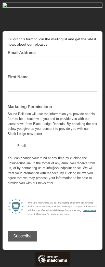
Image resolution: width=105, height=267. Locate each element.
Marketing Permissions (30, 107)
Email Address (23, 52)
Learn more (89, 210)
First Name (18, 77)
